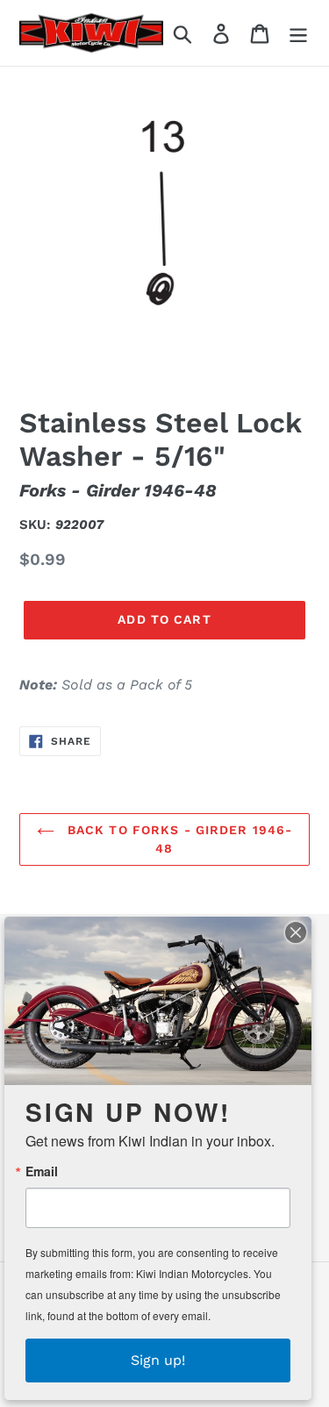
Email (41, 1171)
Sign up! (158, 1360)
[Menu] (298, 33)
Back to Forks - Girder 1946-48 (177, 839)
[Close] (295, 932)
